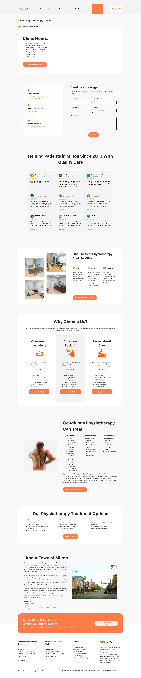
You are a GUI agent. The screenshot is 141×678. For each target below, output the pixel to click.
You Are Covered (64, 9)
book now (70, 392)
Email (95, 107)
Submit (93, 135)
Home (42, 9)
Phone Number (75, 107)
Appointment (102, 2)
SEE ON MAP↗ (22, 660)
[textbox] (82, 102)
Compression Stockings (81, 658)
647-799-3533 (32, 113)
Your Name (97, 99)
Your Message (75, 115)
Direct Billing (118, 2)
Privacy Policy (22, 671)
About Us (77, 9)
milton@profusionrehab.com (36, 126)
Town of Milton (29, 603)
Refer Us (110, 2)
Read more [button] (62, 188)
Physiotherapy (78, 647)
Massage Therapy (79, 649)
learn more (101, 392)
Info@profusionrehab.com (26, 652)
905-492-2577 (22, 649)
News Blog (87, 9)
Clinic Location (75, 99)
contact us (39, 392)
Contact (96, 9)
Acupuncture (78, 651)
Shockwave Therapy (80, 653)
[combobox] (82, 102)
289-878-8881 (32, 111)
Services (50, 9)
